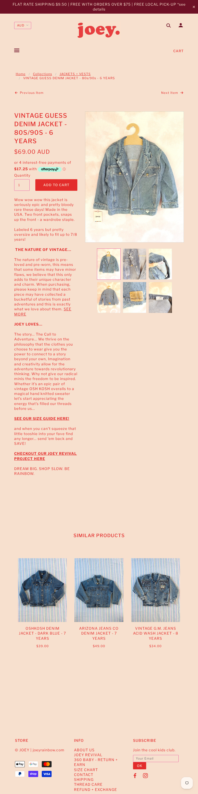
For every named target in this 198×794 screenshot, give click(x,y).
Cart (178, 51)
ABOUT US (84, 750)
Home (21, 74)
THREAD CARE (88, 784)
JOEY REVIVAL (88, 755)
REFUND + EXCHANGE (95, 789)
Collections (42, 74)
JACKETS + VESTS (75, 74)
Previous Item (31, 93)
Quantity (22, 175)
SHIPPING (84, 779)
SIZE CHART (86, 770)
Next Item (170, 93)
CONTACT (83, 774)
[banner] (99, 30)
